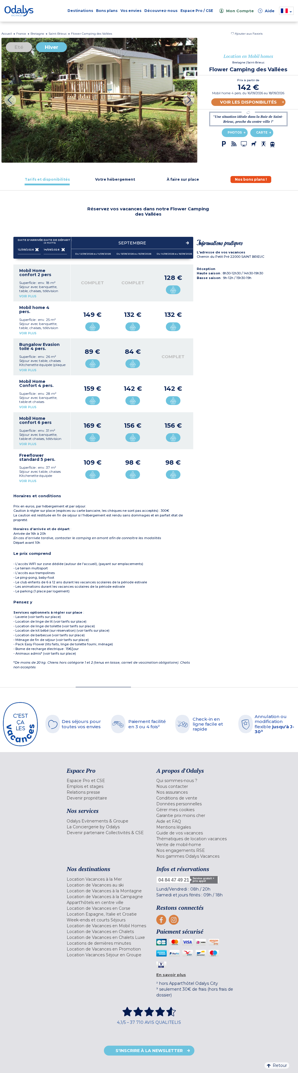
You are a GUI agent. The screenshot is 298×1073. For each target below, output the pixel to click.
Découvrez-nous (161, 10)
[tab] (47, 179)
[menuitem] (107, 781)
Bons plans (107, 10)
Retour (280, 1065)
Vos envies (130, 10)
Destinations (80, 10)
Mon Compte (240, 10)
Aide (266, 10)
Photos (235, 132)
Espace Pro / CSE (196, 10)
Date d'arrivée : (29, 240)
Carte (261, 132)
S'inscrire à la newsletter (149, 1050)
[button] (246, 33)
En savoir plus (171, 974)
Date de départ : (55, 241)
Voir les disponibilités (248, 102)
